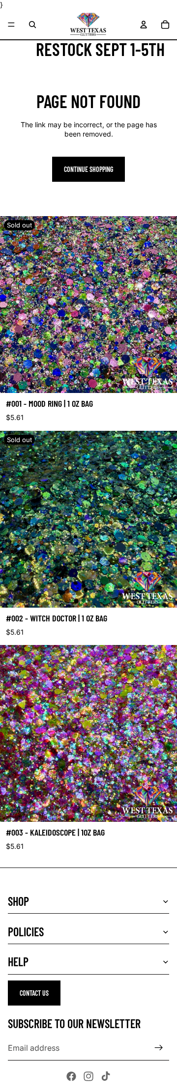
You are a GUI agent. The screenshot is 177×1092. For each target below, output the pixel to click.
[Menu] (11, 24)
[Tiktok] (106, 1076)
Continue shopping (88, 169)
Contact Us (34, 993)
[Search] (32, 24)
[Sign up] (158, 1047)
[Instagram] (88, 1076)
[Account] (143, 24)
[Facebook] (71, 1076)
